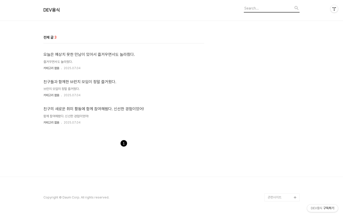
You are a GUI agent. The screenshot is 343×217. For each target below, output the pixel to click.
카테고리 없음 (51, 68)
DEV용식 (51, 10)
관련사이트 (274, 197)
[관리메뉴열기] (334, 9)
